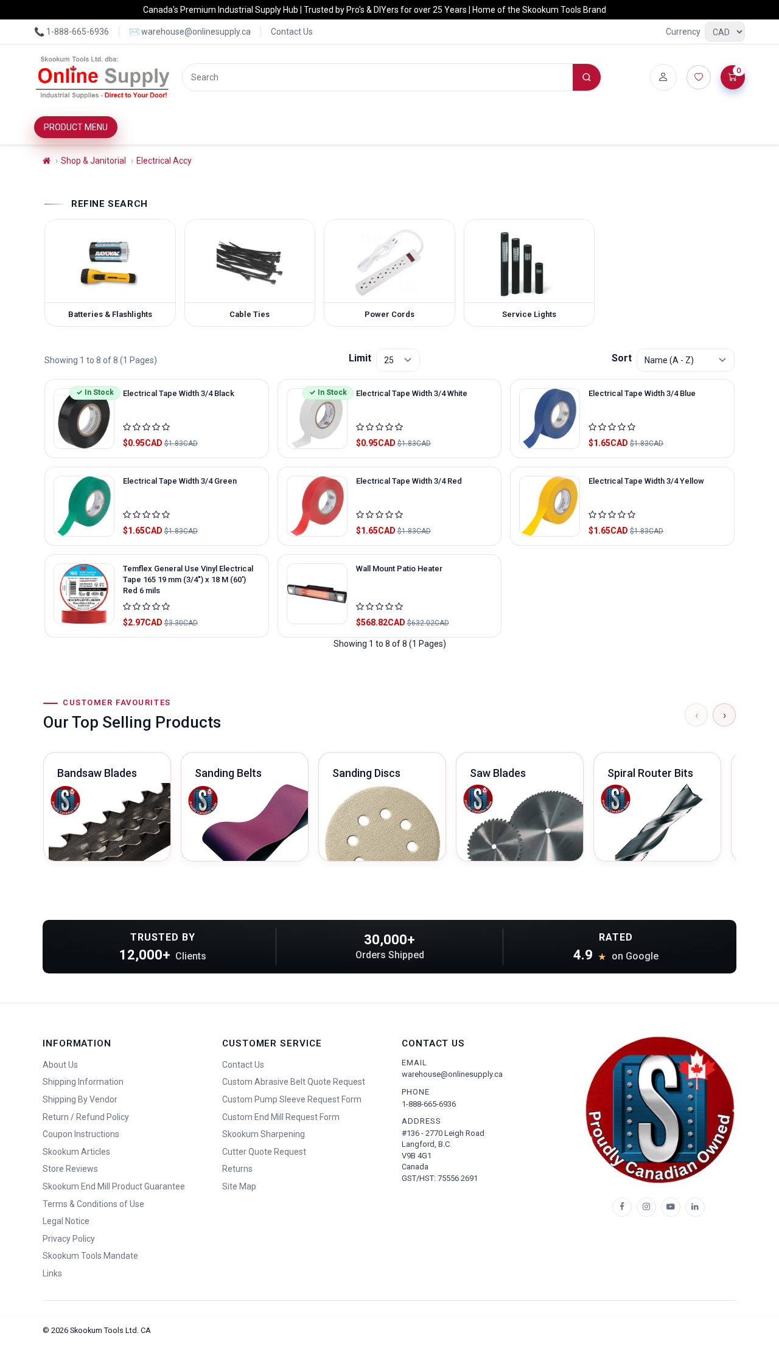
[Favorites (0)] (698, 77)
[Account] (663, 77)
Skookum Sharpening (263, 1134)
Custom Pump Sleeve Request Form (292, 1099)
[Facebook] (622, 1207)
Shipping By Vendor (80, 1099)
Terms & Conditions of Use (93, 1204)
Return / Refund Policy (86, 1117)
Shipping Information (83, 1082)
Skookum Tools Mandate (90, 1256)
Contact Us (292, 32)
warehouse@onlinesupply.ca (452, 1074)
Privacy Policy (69, 1239)
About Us (60, 1065)
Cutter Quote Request (264, 1152)
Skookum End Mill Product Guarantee (114, 1186)
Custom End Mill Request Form (281, 1117)
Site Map (239, 1186)
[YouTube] (670, 1207)
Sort (622, 358)
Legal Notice (66, 1221)
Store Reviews (70, 1169)
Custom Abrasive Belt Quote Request (293, 1082)
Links (52, 1273)
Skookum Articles (76, 1152)
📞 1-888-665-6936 (71, 32)
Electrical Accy (164, 160)
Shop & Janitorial (93, 160)
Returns (237, 1169)
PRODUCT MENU (76, 127)
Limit (360, 358)
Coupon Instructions (81, 1134)
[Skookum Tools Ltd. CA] (103, 77)
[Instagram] (646, 1207)
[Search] (587, 77)
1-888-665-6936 (429, 1104)
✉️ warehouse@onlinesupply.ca (190, 32)
